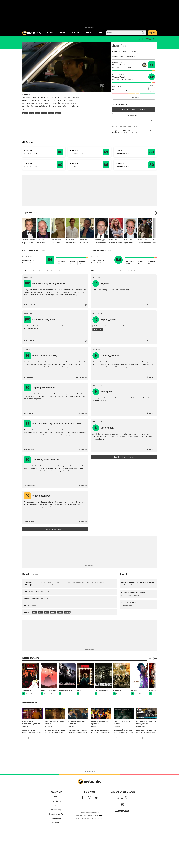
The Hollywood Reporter (42, 460)
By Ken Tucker (28, 377)
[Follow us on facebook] (82, 799)
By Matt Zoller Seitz (30, 305)
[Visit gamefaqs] (123, 812)
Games (50, 33)
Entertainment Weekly (41, 356)
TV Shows (75, 33)
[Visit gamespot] (123, 799)
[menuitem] (50, 33)
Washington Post (38, 496)
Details (26, 574)
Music (88, 33)
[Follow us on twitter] (96, 799)
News (100, 33)
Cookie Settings (56, 823)
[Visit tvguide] (123, 806)
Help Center (56, 801)
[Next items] (155, 213)
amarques (103, 392)
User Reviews (98, 250)
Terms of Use (56, 818)
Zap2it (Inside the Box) (41, 388)
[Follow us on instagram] (89, 799)
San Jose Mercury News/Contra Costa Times (53, 424)
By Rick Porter (28, 413)
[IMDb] (101, 815)
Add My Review (134, 98)
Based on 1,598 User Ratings (122, 79)
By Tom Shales (29, 521)
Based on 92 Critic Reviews (122, 67)
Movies (62, 33)
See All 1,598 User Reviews (124, 457)
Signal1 (101, 283)
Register (152, 33)
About (56, 797)
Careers (56, 805)
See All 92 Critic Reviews (55, 529)
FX (154, 39)
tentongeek (104, 428)
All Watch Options (133, 116)
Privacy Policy (56, 810)
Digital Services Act (56, 814)
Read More (97, 329)
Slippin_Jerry (105, 320)
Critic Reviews (30, 250)
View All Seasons (129, 51)
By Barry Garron (29, 485)
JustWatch (151, 121)
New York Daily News (40, 320)
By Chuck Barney (29, 449)
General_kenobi (107, 356)
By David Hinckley (30, 341)
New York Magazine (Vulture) (45, 283)
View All (37, 212)
